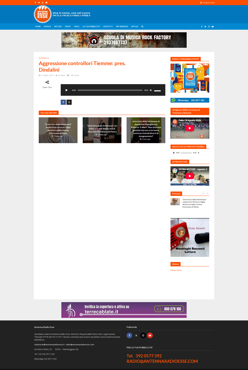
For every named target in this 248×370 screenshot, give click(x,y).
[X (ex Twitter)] (136, 335)
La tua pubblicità (91, 26)
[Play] (67, 90)
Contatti (108, 26)
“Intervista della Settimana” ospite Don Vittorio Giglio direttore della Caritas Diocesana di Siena (58, 128)
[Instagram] (143, 335)
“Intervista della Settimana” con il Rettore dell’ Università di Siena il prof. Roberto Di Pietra (102, 128)
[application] (113, 90)
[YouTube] (150, 335)
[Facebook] (129, 335)
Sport (68, 26)
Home (38, 26)
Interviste (44, 58)
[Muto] (151, 90)
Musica (47, 26)
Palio (76, 26)
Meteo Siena (176, 270)
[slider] (157, 90)
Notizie (58, 26)
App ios (134, 26)
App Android (122, 26)
